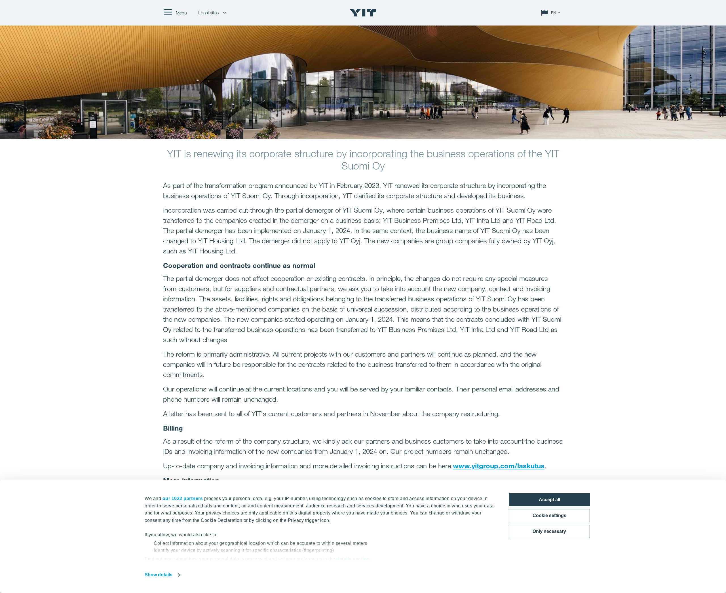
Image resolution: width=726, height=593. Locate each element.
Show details (158, 574)
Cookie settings (549, 515)
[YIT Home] (363, 12)
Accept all (549, 499)
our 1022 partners (182, 498)
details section (353, 558)
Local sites (209, 12)
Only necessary (549, 531)
